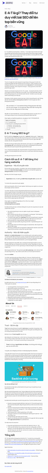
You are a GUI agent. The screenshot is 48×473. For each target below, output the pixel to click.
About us (35, 2)
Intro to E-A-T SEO (12, 457)
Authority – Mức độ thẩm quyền (14, 126)
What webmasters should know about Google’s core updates (21, 450)
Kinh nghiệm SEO (8, 466)
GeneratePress (30, 471)
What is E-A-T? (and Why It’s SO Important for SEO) (19, 456)
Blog (30, 2)
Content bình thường (21, 282)
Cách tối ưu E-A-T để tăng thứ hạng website (16, 123)
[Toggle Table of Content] (24, 121)
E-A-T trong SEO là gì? (11, 122)
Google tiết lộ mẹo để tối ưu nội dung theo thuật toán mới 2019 (24, 441)
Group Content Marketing (15, 444)
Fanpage (7, 444)
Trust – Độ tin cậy (11, 127)
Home (6, 8)
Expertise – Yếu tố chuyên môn (14, 125)
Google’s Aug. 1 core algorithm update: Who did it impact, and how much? (24, 453)
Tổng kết (8, 129)
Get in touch (41, 2)
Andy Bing (10, 26)
